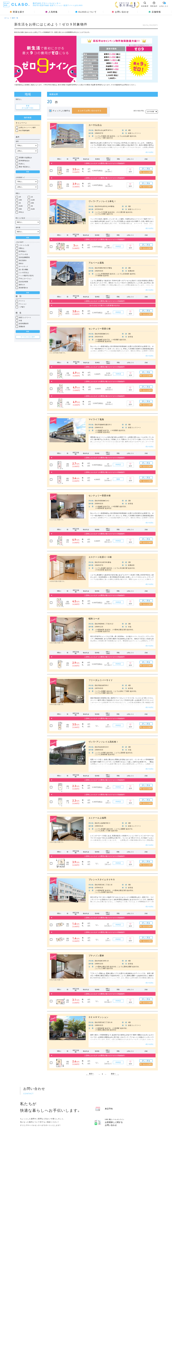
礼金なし (22, 164)
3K (32, 206)
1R (20, 197)
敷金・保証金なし (24, 167)
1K (32, 197)
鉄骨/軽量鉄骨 (24, 323)
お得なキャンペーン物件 (27, 127)
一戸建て (22, 307)
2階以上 (21, 248)
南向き (21, 263)
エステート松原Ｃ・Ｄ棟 (100, 557)
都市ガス (22, 285)
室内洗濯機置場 (24, 257)
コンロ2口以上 (24, 272)
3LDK (33, 209)
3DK (20, 209)
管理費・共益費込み (25, 157)
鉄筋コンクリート (25, 317)
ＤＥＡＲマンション (98, 1017)
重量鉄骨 (22, 326)
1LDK (33, 200)
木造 (20, 320)
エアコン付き (23, 254)
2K (20, 203)
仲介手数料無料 (24, 130)
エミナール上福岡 (97, 818)
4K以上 (21, 212)
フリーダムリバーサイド (101, 680)
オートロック (23, 266)
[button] (28, 107)
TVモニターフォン (25, 278)
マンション (23, 304)
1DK (20, 200)
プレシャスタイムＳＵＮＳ (102, 879)
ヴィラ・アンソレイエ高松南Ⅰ (104, 742)
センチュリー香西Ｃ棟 (100, 329)
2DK (32, 203)
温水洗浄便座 (23, 282)
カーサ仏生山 (95, 125)
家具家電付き (23, 288)
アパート (22, 301)
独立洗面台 (23, 260)
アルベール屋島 (96, 263)
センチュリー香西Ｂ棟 (100, 495)
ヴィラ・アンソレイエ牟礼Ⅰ (102, 201)
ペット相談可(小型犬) (26, 275)
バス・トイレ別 (24, 245)
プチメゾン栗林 (96, 955)
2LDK (21, 206)
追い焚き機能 (23, 269)
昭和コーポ (94, 619)
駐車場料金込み (24, 161)
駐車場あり (23, 251)
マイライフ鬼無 (96, 419)
